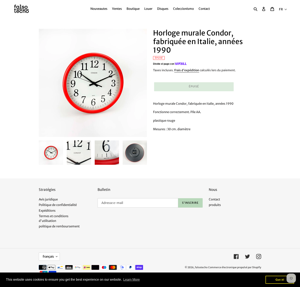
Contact (214, 199)
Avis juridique (48, 199)
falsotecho (201, 267)
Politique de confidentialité (58, 205)
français (48, 256)
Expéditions (47, 210)
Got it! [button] (280, 279)
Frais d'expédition (186, 70)
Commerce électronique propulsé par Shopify (234, 267)
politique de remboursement (59, 226)
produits (215, 205)
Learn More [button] (131, 279)
